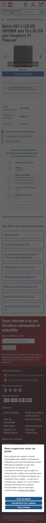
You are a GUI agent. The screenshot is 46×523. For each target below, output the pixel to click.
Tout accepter (23, 498)
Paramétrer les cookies (24, 503)
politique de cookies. (26, 490)
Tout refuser (23, 507)
